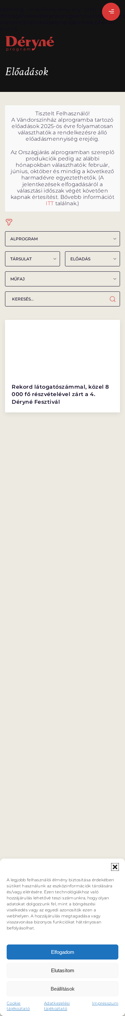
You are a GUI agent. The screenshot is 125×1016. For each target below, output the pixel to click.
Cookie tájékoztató (18, 1006)
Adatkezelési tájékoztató (57, 1006)
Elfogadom (62, 952)
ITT (50, 203)
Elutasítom (62, 970)
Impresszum (105, 1003)
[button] (115, 867)
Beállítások (63, 989)
